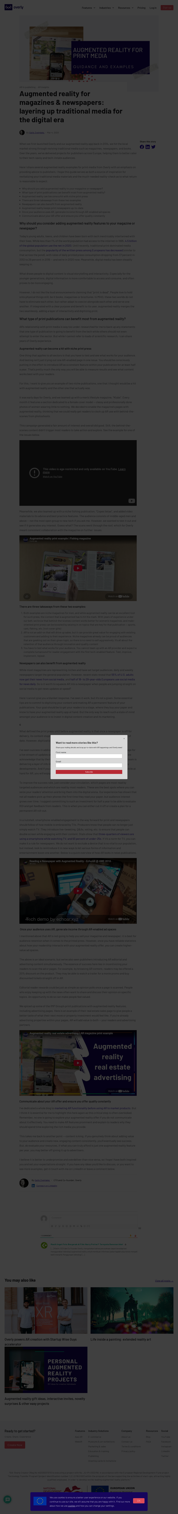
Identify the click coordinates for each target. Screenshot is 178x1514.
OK (138, 1500)
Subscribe (89, 772)
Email (58, 761)
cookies (71, 1505)
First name (61, 752)
